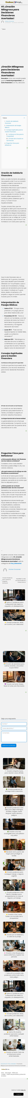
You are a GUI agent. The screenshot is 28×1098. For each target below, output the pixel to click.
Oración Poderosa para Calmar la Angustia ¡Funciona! (7, 580)
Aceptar (18, 1094)
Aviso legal (8, 1073)
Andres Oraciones (9, 21)
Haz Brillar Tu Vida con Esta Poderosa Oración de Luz (20, 580)
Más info (23, 1090)
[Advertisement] (14, 46)
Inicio (2, 1073)
